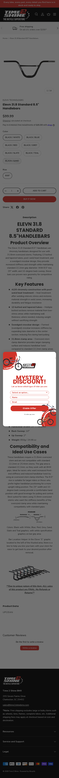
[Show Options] (47, 392)
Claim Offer (29, 408)
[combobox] (29, 392)
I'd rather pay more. (29, 414)
